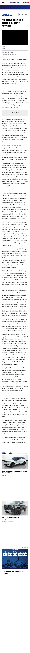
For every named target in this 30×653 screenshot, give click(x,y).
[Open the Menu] (2, 2)
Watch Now (25, 2)
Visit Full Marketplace (23, 453)
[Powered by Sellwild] (25, 547)
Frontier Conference (7, 15)
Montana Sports (8, 52)
